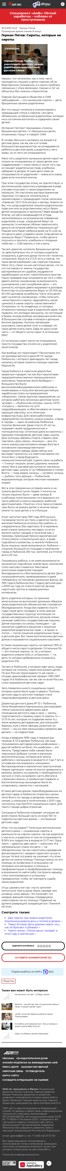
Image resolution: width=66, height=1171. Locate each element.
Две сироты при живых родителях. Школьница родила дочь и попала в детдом (32, 919)
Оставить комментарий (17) (33, 957)
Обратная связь (12, 1071)
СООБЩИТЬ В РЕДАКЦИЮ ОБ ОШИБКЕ (25, 1080)
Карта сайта (10, 1075)
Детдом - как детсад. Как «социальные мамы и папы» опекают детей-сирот (37, 1005)
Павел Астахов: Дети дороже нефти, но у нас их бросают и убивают (32, 926)
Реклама (8, 1058)
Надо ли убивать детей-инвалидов (31, 1033)
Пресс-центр (10, 1067)
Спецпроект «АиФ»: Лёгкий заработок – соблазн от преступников (33, 16)
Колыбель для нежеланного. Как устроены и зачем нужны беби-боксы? (36, 1025)
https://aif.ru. (44, 1149)
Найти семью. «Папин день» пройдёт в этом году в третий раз (31, 932)
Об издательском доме (32, 1058)
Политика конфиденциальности (20, 1154)
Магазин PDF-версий (34, 1067)
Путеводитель (35, 1071)
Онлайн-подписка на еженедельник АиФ (30, 1062)
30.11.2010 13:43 (9, 28)
